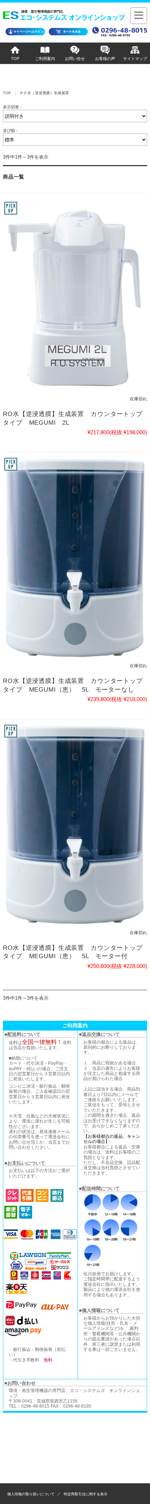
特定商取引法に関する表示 (85, 1494)
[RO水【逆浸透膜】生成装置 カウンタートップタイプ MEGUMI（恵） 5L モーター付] (75, 825)
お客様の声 (105, 58)
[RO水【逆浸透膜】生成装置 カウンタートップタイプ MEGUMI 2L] (75, 296)
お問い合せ (75, 58)
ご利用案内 (45, 58)
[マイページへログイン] (25, 35)
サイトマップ (135, 58)
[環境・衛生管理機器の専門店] (65, 17)
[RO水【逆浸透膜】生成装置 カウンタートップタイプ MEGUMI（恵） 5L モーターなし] (75, 558)
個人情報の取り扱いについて (31, 1494)
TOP (15, 58)
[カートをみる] (69, 35)
